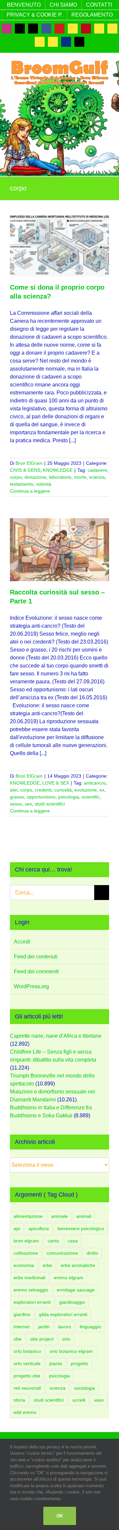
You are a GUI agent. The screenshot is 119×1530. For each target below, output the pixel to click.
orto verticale (27, 1363)
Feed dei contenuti (36, 956)
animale (59, 1216)
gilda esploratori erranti (63, 1314)
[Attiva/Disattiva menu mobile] (106, 89)
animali (83, 1216)
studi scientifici (50, 803)
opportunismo (41, 797)
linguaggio (90, 1326)
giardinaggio (72, 1302)
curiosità (63, 790)
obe (17, 1339)
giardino (22, 1314)
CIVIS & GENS (25, 470)
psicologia (68, 797)
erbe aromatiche (78, 1265)
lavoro (64, 1326)
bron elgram (26, 1240)
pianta (55, 1363)
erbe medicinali (29, 1277)
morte (80, 477)
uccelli (78, 1400)
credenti (43, 790)
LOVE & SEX (55, 783)
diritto (92, 1253)
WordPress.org (31, 986)
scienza (97, 477)
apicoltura (38, 1228)
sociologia (84, 1388)
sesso (16, 803)
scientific (90, 797)
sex (28, 803)
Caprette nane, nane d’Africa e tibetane (55, 1036)
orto (66, 1339)
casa (73, 1240)
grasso (17, 797)
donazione (35, 477)
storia (19, 1400)
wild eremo (25, 1412)
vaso (99, 1400)
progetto (79, 1363)
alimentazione (28, 1216)
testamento (21, 484)
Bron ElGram (29, 463)
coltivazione (26, 1253)
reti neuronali (27, 1388)
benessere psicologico (81, 1228)
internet (21, 1326)
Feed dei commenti (36, 971)
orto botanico (27, 1351)
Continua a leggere (30, 491)
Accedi (22, 941)
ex (101, 790)
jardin (44, 1326)
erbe (47, 1265)
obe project (42, 1339)
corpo (16, 477)
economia (24, 1265)
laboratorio (60, 477)
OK (60, 1515)
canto (53, 1240)
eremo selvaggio (31, 1289)
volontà (43, 484)
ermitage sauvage (76, 1289)
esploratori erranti (32, 1302)
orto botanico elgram (71, 1351)
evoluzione (85, 790)
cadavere (97, 470)
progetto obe (27, 1375)
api (17, 1228)
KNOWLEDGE (58, 470)
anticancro (95, 783)
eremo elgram (68, 1277)
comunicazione (62, 1253)
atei (14, 790)
